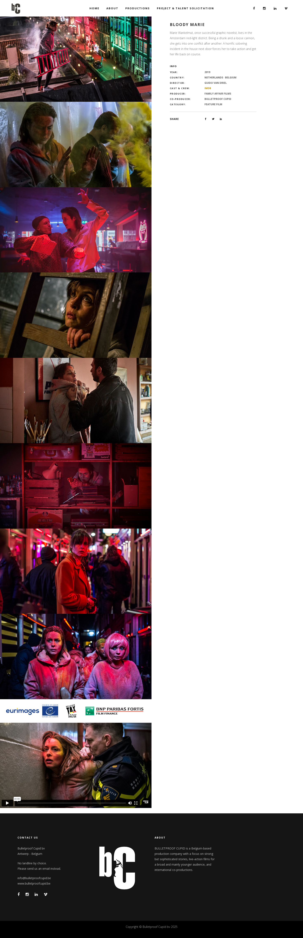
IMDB (207, 88)
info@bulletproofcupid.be (34, 878)
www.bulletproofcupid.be (34, 883)
